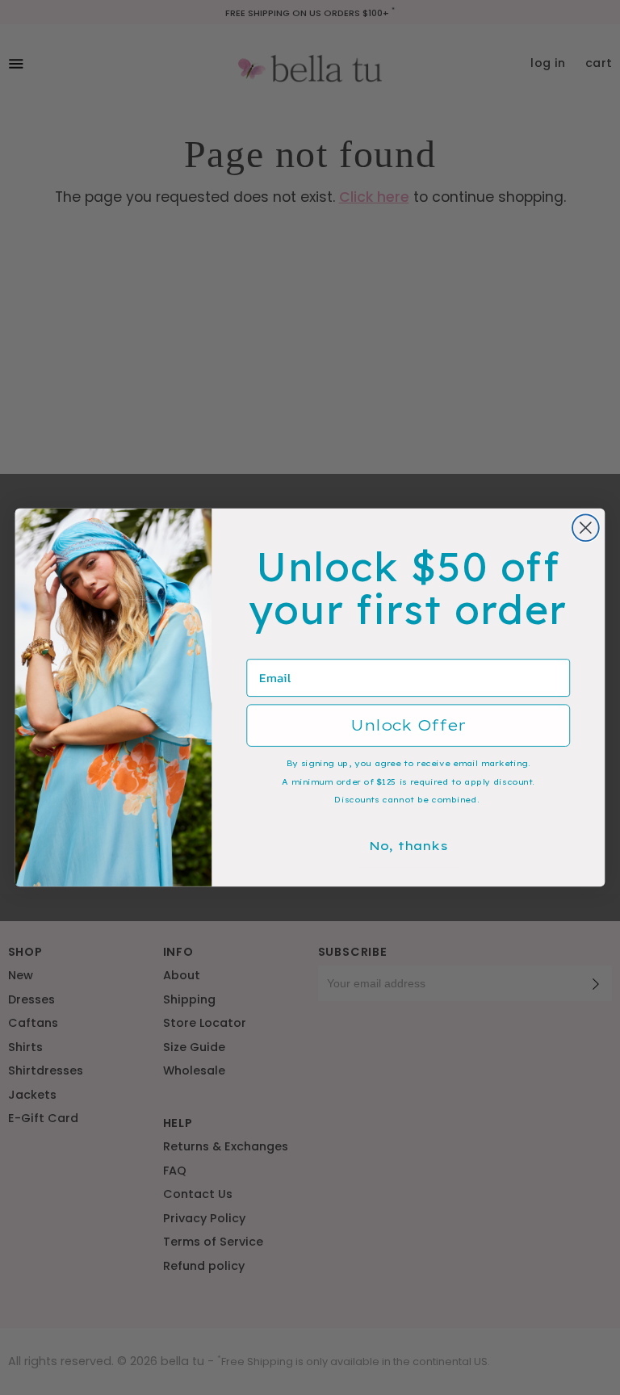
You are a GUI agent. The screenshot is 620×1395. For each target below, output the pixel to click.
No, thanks (408, 845)
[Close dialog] (585, 527)
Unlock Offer (408, 725)
